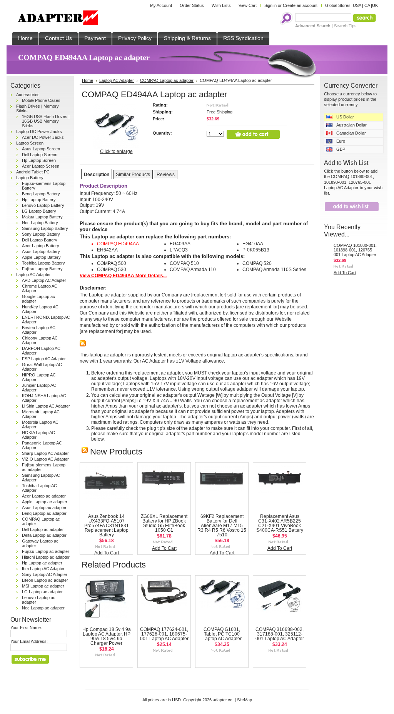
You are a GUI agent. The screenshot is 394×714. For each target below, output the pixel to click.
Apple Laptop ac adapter (44, 501)
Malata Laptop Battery (42, 217)
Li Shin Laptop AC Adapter (46, 406)
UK (375, 5)
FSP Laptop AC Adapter (44, 358)
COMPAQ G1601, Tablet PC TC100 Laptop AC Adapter (222, 634)
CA (367, 5)
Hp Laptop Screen (39, 160)
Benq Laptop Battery (41, 193)
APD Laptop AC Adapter (44, 280)
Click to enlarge (116, 151)
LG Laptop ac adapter (42, 591)
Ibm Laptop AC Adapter (43, 568)
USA (357, 5)
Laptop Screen (29, 143)
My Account (161, 5)
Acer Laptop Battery (40, 245)
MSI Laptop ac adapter (43, 586)
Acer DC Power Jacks (43, 137)
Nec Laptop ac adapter (43, 608)
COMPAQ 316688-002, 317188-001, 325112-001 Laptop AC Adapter (279, 634)
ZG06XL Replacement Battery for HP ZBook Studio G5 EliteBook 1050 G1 (164, 523)
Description (96, 174)
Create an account (300, 5)
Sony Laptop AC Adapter (44, 574)
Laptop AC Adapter (33, 274)
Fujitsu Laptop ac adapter (45, 551)
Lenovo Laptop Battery (43, 205)
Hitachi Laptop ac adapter (46, 557)
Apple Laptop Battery (41, 257)
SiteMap (244, 699)
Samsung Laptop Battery (45, 228)
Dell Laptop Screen (39, 154)
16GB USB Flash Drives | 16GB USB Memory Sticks (46, 121)
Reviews (166, 174)
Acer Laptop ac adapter (44, 496)
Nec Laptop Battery (40, 222)
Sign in (270, 5)
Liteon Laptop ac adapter (45, 580)
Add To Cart (106, 553)
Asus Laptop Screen (41, 148)
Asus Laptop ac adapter (44, 507)
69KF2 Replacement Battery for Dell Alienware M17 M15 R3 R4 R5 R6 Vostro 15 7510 (221, 525)
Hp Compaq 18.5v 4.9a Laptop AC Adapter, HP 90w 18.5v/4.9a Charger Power (106, 636)
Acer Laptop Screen (40, 166)
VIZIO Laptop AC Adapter (45, 459)
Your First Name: (26, 627)
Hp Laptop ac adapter (42, 563)
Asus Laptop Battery (41, 251)
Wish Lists (221, 5)
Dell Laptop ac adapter (43, 529)
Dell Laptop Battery (39, 240)
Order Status (192, 5)
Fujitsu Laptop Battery (42, 268)
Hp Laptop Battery (39, 199)
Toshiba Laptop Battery (43, 263)
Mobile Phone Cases (41, 100)
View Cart (248, 5)
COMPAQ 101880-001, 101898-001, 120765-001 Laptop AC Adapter (355, 250)
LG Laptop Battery (39, 211)
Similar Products (133, 174)
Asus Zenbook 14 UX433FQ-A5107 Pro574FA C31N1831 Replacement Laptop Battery (106, 525)
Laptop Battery (29, 177)
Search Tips (345, 25)
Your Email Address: (29, 641)
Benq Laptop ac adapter (44, 513)
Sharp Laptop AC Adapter (45, 453)
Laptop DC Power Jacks (39, 131)
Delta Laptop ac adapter (44, 535)
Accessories (28, 94)
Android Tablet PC (33, 172)
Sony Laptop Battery (41, 234)
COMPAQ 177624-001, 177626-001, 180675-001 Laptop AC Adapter (164, 634)
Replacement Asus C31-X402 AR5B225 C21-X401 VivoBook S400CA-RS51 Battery (279, 523)
